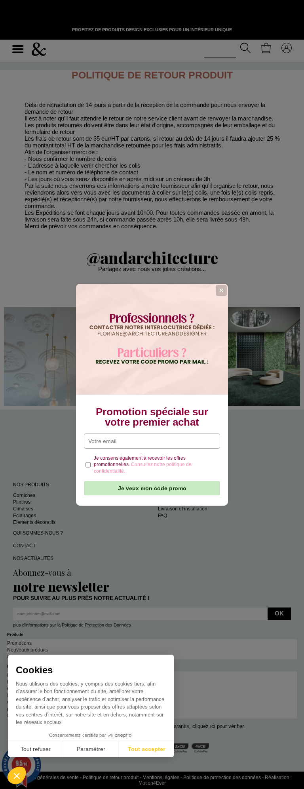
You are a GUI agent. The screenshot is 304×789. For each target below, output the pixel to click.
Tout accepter (146, 749)
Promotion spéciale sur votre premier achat (152, 417)
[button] (16, 775)
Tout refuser (36, 749)
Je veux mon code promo (152, 488)
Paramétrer (91, 749)
